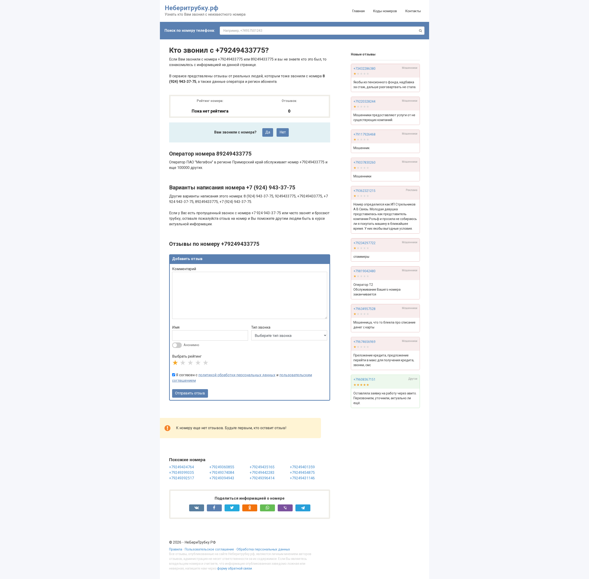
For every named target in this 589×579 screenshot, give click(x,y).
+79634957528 (364, 309)
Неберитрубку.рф (191, 8)
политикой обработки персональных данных (236, 375)
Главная (358, 11)
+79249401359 (302, 467)
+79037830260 (364, 163)
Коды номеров (385, 11)
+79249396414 (262, 478)
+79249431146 (302, 478)
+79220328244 (364, 101)
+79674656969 (364, 342)
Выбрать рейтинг (187, 356)
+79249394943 (221, 478)
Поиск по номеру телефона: (190, 30)
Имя (175, 327)
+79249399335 (181, 472)
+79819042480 (364, 271)
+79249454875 (302, 472)
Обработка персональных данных (263, 549)
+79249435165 (262, 467)
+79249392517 (181, 478)
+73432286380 (364, 68)
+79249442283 (262, 472)
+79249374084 (221, 472)
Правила (175, 549)
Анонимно (191, 345)
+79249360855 (221, 467)
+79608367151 (364, 380)
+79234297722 (364, 243)
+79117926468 (364, 134)
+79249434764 (181, 467)
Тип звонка (260, 327)
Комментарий (184, 269)
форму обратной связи (234, 568)
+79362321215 (364, 191)
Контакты (413, 11)
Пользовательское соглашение (209, 549)
